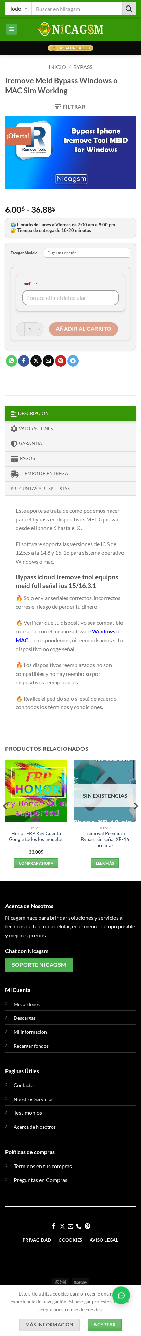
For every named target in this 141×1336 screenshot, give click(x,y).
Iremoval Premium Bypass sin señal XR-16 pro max (105, 839)
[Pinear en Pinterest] (60, 361)
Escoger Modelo (24, 253)
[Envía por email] (48, 361)
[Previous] (5, 820)
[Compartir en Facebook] (23, 361)
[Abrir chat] (121, 1295)
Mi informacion (30, 1032)
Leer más (105, 863)
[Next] (135, 820)
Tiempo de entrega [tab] (43, 473)
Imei (36, 283)
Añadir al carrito (84, 329)
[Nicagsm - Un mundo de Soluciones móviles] (70, 29)
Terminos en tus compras (43, 1166)
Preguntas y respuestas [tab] (40, 488)
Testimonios (28, 1112)
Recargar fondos (31, 1046)
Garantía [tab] (29, 443)
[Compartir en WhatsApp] (11, 361)
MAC (22, 640)
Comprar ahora (36, 863)
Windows (104, 631)
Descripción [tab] (33, 413)
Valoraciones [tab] (35, 428)
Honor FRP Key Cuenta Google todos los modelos (36, 836)
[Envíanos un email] (70, 1226)
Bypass (82, 66)
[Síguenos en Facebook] (53, 1226)
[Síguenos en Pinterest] (87, 1226)
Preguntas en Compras (40, 1179)
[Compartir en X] (36, 361)
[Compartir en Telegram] (73, 361)
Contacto (24, 1085)
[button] (11, 29)
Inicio (57, 66)
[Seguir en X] (62, 1226)
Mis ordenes (27, 1004)
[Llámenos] (78, 1226)
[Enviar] (129, 8)
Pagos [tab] (26, 458)
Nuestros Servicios (33, 1099)
